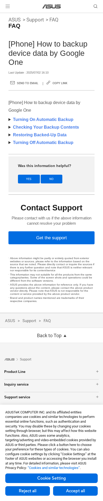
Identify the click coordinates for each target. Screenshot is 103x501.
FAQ (53, 20)
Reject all (27, 491)
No (51, 179)
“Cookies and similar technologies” (54, 468)
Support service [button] (17, 397)
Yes (28, 179)
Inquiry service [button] (16, 384)
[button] (7, 6)
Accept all (75, 491)
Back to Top (49, 335)
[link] (51, 6)
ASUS (14, 20)
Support (35, 20)
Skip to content (3, 16)
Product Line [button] (14, 371)
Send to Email (27, 83)
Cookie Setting (51, 478)
